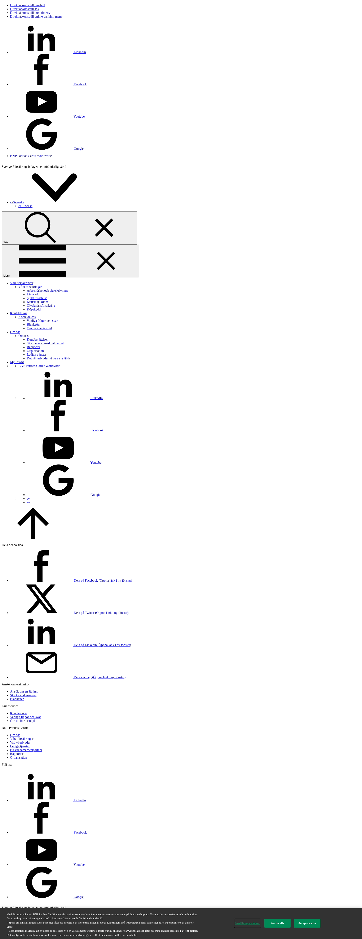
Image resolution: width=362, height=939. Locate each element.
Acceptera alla (307, 923)
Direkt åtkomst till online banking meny (36, 16)
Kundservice (18, 713)
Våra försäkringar (21, 283)
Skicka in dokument (23, 695)
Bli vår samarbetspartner (26, 750)
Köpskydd (34, 309)
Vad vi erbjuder (20, 742)
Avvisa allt (277, 923)
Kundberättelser (37, 339)
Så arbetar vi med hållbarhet (45, 343)
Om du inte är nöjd (39, 328)
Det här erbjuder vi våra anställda (49, 358)
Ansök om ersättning (23, 691)
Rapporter (33, 347)
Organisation (35, 351)
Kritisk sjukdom (37, 302)
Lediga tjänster (36, 354)
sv (28, 498)
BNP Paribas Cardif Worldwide (31, 156)
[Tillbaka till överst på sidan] (33, 538)
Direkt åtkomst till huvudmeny (30, 12)
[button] (48, 202)
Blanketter (33, 324)
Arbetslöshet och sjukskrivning (47, 290)
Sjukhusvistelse (37, 298)
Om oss (15, 332)
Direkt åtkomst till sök (24, 9)
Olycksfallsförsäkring (41, 305)
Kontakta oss (18, 313)
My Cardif (17, 362)
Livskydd (33, 294)
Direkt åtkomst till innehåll (27, 5)
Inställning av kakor (247, 923)
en (25, 206)
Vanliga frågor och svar (42, 320)
